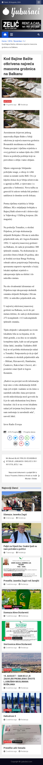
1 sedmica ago (11, 584)
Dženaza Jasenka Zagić (15, 514)
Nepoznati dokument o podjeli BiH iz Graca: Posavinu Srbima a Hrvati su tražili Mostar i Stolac (21, 475)
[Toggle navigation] (11, 34)
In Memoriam (17, 508)
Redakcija (24, 105)
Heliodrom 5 (10, 716)
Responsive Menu (38, 2)
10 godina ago (11, 105)
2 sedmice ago (11, 648)
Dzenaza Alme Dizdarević (16, 612)
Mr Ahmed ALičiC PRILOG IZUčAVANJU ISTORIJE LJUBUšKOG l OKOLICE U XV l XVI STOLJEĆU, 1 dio (21, 461)
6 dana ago (10, 518)
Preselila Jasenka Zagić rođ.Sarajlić (21, 580)
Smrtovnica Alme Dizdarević (18, 644)
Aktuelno (7, 101)
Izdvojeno (16, 670)
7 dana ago (10, 553)
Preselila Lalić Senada (14, 748)
